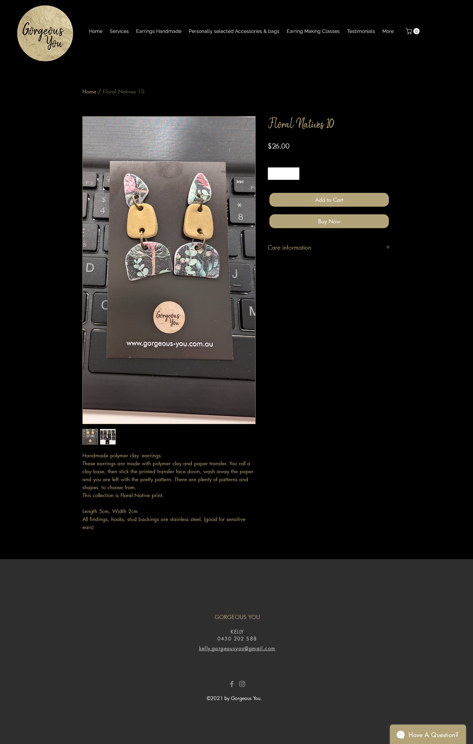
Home (89, 91)
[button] (413, 31)
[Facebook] (232, 684)
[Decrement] (273, 174)
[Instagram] (242, 684)
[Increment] (294, 174)
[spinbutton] (283, 174)
